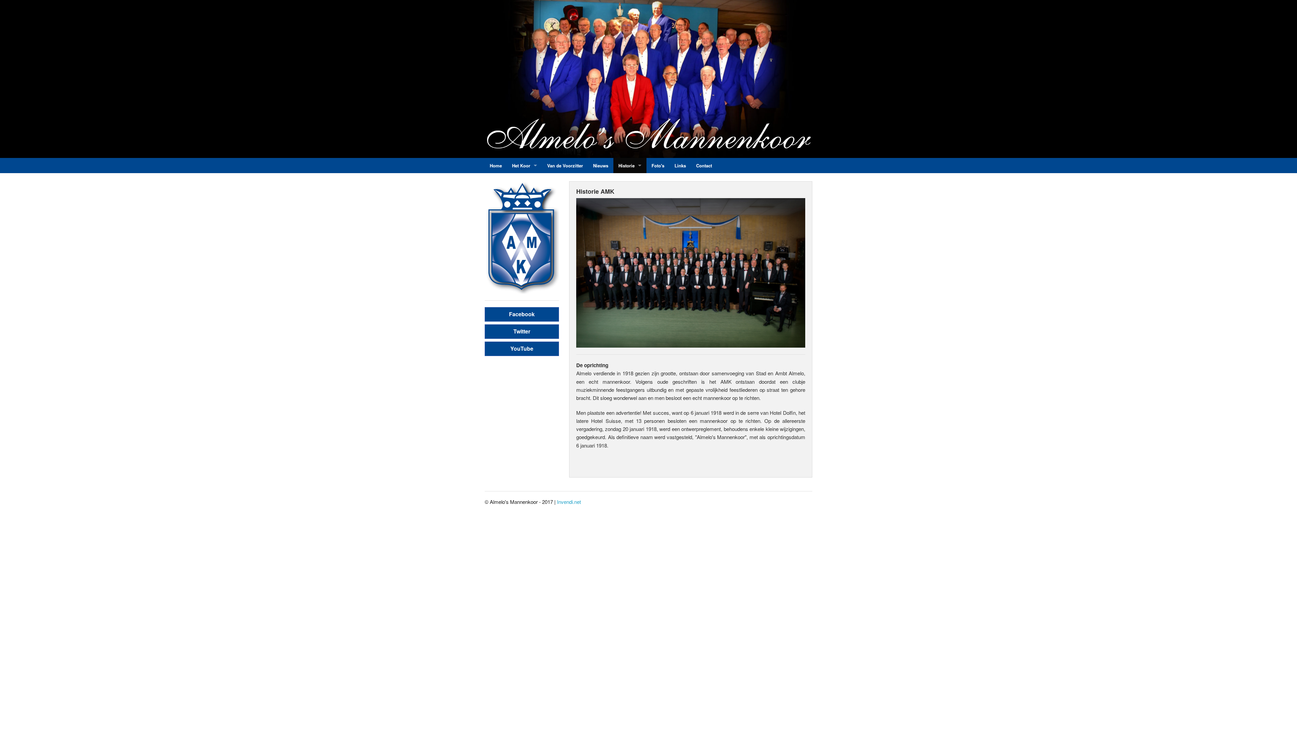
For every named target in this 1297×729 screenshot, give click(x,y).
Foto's (658, 165)
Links (680, 165)
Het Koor (521, 165)
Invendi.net (569, 501)
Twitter (521, 331)
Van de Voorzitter (565, 165)
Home (496, 165)
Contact (704, 165)
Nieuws (600, 165)
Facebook (522, 314)
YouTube (521, 348)
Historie (626, 165)
